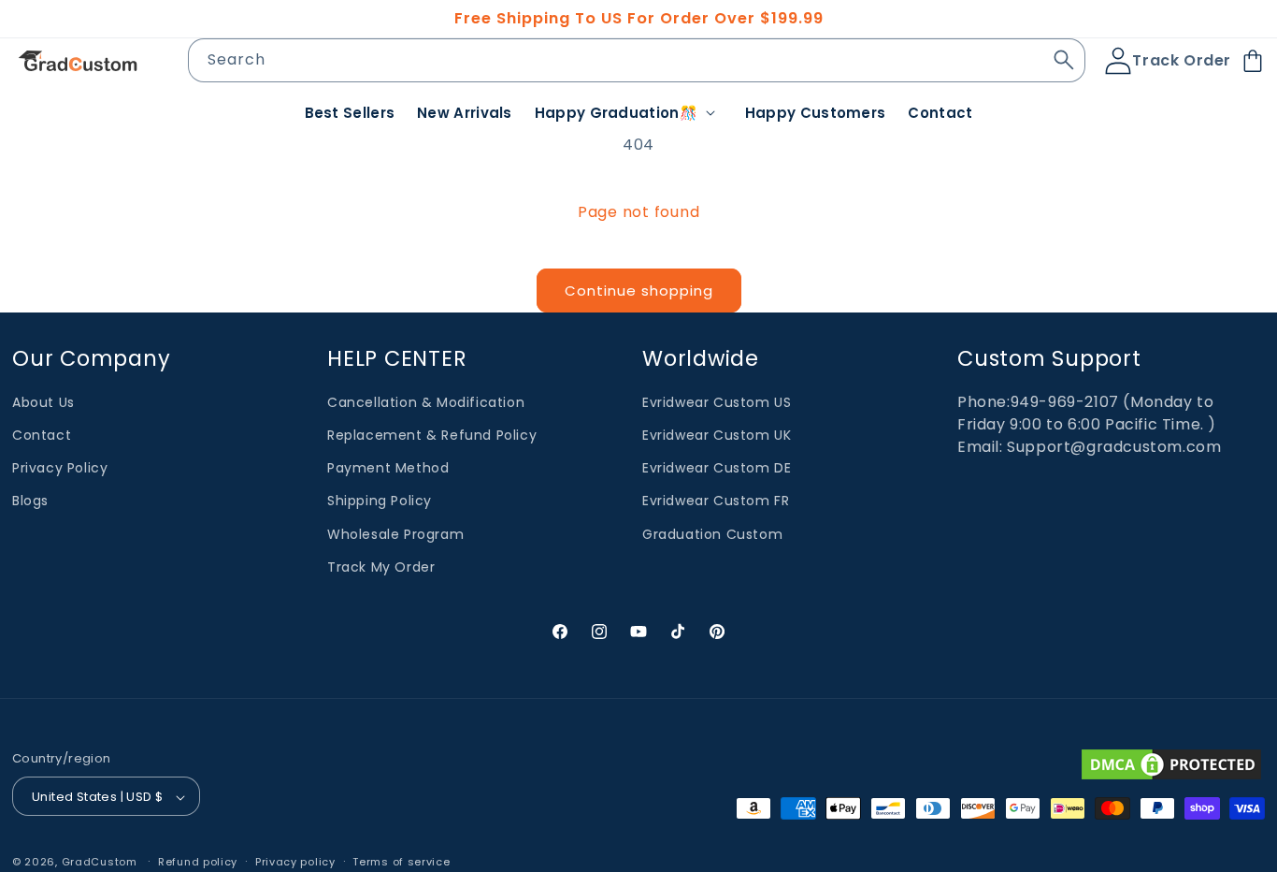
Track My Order (381, 567)
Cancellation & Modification (425, 402)
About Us (43, 402)
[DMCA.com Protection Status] (1171, 764)
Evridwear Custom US (716, 402)
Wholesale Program (395, 534)
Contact (41, 435)
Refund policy (197, 861)
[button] (629, 113)
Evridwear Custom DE (716, 467)
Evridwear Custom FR (715, 501)
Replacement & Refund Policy (432, 435)
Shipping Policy (379, 501)
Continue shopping (639, 290)
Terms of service (401, 861)
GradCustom (99, 862)
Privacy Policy (60, 467)
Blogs (30, 501)
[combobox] (637, 60)
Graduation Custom (712, 534)
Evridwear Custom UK (716, 435)
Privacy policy (295, 861)
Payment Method (388, 467)
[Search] (1063, 59)
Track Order (1181, 60)
